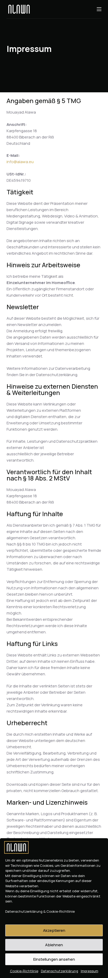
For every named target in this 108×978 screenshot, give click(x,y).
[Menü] (99, 9)
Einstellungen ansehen (54, 959)
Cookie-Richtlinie (24, 971)
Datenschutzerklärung (59, 971)
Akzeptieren (54, 930)
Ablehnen (54, 945)
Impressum (89, 971)
